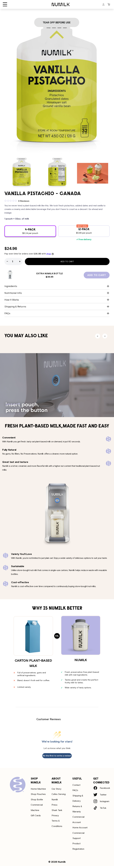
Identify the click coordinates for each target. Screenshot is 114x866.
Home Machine (38, 789)
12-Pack (89, 232)
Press (54, 804)
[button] (5, 4)
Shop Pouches (38, 794)
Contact (76, 785)
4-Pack (35, 232)
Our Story (56, 789)
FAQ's (75, 790)
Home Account (79, 827)
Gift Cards (36, 815)
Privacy (55, 815)
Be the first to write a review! (57, 755)
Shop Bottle (37, 799)
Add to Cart (67, 261)
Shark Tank (57, 810)
